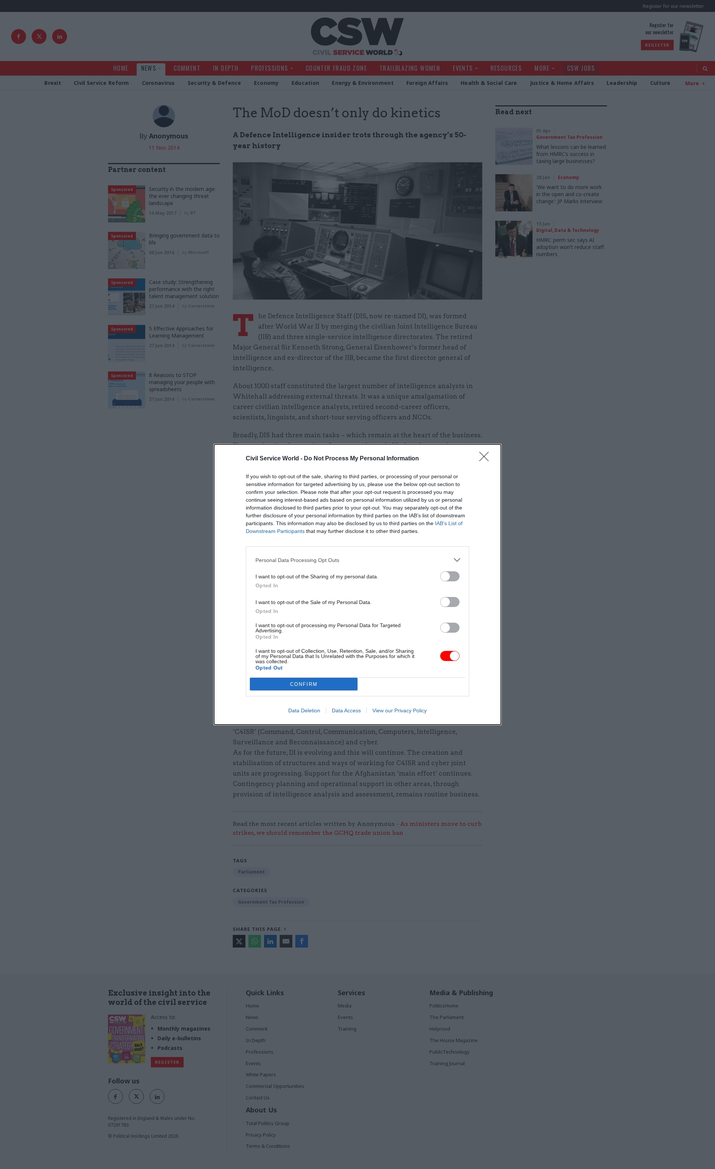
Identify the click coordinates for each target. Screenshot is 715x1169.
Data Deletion (304, 710)
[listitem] (357, 560)
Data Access (346, 710)
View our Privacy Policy (399, 710)
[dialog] (357, 584)
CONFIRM (304, 684)
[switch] (450, 576)
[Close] (486, 459)
